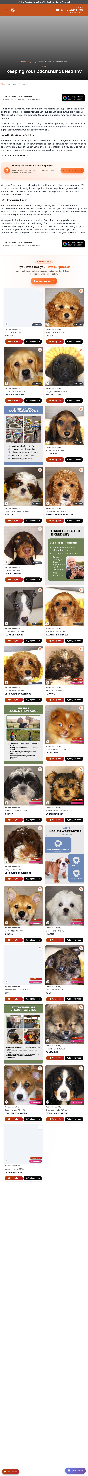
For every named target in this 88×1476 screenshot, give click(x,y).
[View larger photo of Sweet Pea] (40, 470)
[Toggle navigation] (6, 10)
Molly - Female (55, 332)
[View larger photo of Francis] (81, 1007)
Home (23, 62)
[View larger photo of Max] (40, 291)
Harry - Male (14, 869)
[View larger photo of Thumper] (81, 1068)
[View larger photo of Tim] (81, 649)
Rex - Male (13, 1409)
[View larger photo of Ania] (81, 1306)
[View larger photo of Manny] (40, 1127)
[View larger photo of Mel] (40, 529)
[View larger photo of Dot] (81, 948)
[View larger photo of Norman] (81, 590)
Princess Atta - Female (18, 989)
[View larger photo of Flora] (40, 1188)
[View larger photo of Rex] (40, 1367)
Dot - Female (55, 989)
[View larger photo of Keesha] (81, 769)
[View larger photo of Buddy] (81, 409)
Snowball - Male (15, 690)
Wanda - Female (16, 810)
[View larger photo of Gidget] (81, 350)
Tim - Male (54, 690)
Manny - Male (14, 1169)
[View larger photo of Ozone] (40, 590)
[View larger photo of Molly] (81, 291)
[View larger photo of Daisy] (81, 470)
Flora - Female (14, 1230)
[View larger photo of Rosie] (40, 1068)
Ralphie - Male (56, 749)
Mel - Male (12, 570)
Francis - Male (55, 1049)
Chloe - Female (15, 391)
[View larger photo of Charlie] (40, 1427)
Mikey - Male (14, 931)
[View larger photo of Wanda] (40, 769)
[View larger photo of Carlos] (81, 889)
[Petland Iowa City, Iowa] (13, 10)
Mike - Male (54, 1289)
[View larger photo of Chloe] (40, 350)
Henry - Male (55, 1230)
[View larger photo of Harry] (40, 828)
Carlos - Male (55, 931)
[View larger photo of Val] (40, 1247)
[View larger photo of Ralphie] (81, 708)
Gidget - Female (56, 391)
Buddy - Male (55, 450)
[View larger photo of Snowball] (40, 649)
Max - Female (14, 332)
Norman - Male (56, 631)
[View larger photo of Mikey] (40, 889)
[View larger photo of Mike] (81, 1247)
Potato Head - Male (58, 1409)
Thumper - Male (56, 1110)
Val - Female (14, 1289)
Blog (29, 62)
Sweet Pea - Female (17, 511)
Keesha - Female (57, 810)
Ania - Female (55, 1348)
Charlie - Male (14, 1468)
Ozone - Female (15, 631)
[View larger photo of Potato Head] (81, 1367)
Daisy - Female (56, 511)
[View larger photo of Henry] (81, 1188)
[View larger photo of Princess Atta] (40, 948)
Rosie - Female (15, 1110)
